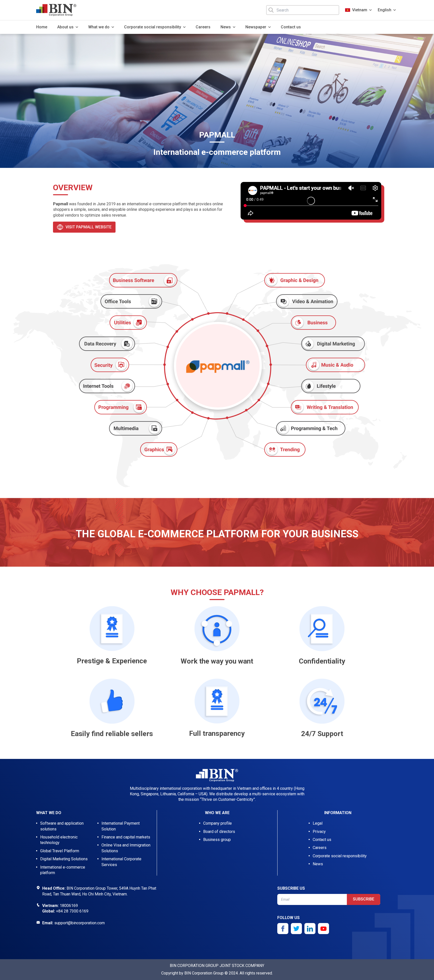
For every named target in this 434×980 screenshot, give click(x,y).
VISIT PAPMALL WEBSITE (89, 227)
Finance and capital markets (125, 837)
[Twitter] (296, 928)
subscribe (363, 899)
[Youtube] (323, 928)
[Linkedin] (309, 928)
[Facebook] (282, 928)
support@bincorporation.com (79, 923)
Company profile (217, 823)
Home (41, 27)
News (318, 864)
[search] (271, 10)
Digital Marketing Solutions (64, 859)
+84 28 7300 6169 (72, 911)
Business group (217, 839)
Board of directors (219, 831)
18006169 (69, 905)
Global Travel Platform (59, 850)
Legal (317, 823)
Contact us (291, 27)
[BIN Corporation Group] (56, 10)
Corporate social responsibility (340, 856)
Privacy (319, 831)
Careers (203, 27)
